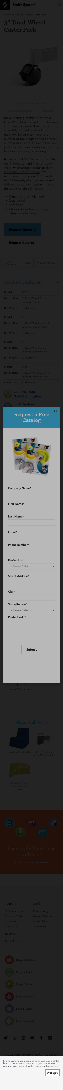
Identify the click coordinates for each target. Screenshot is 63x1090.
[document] (31, 545)
